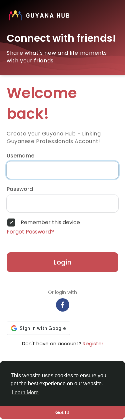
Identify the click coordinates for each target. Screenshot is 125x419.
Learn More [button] (25, 392)
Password (20, 189)
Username (20, 155)
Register (93, 343)
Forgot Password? (30, 232)
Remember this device (50, 222)
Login (62, 262)
